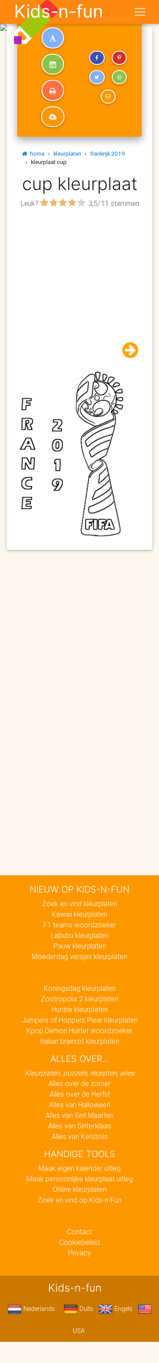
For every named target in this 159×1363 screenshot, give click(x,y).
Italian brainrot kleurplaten (79, 1041)
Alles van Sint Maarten (79, 1115)
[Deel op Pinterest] (119, 58)
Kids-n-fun (58, 11)
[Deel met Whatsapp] (119, 77)
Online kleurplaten (79, 1189)
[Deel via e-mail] (108, 97)
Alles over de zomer (79, 1083)
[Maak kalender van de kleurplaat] (53, 64)
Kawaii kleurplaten (79, 914)
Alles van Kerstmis (80, 1136)
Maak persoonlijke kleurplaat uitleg (79, 1178)
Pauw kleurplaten (79, 945)
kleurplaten (67, 153)
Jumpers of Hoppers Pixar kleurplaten (80, 1020)
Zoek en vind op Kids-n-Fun (79, 1199)
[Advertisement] (79, 289)
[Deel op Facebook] (96, 58)
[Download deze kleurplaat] (52, 116)
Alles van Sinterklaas (79, 1125)
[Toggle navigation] (140, 12)
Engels (122, 1309)
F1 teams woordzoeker (79, 924)
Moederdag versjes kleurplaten (79, 956)
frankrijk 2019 (107, 153)
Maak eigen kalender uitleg (79, 1168)
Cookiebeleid (79, 1242)
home (36, 153)
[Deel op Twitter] (96, 77)
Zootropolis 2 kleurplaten (79, 998)
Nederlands (38, 1309)
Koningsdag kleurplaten (80, 988)
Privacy (79, 1252)
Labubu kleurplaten (80, 935)
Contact (79, 1231)
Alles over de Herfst (79, 1094)
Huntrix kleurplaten (80, 1009)
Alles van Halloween (79, 1104)
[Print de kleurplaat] (53, 90)
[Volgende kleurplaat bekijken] (126, 350)
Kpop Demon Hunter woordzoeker (79, 1030)
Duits (85, 1309)
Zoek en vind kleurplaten (79, 903)
